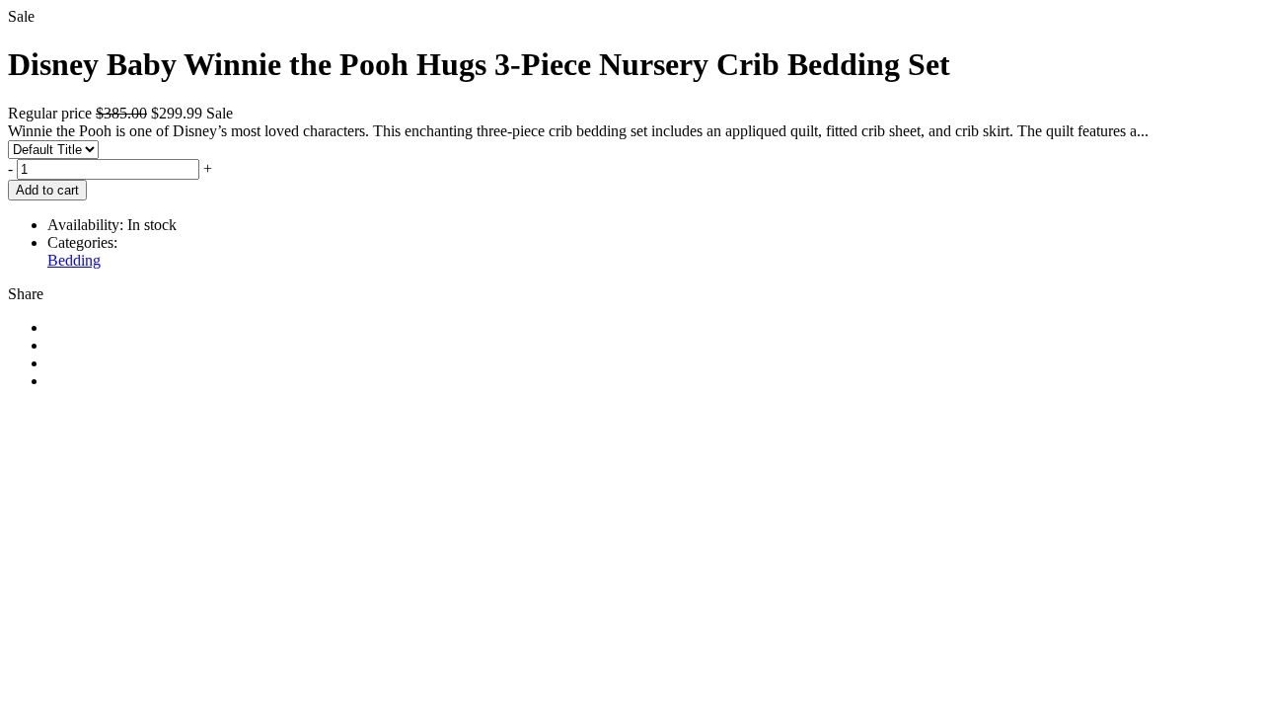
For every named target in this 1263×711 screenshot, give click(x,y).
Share (25, 293)
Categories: (82, 242)
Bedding (74, 260)
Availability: (85, 224)
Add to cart (47, 190)
